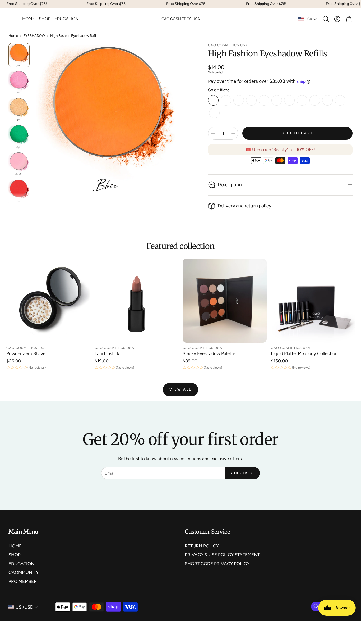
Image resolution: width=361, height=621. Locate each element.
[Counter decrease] (213, 133)
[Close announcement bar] (356, 4)
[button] (12, 19)
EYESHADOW (34, 36)
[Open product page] (48, 301)
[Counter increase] (233, 133)
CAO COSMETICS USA (180, 19)
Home (13, 36)
